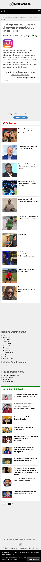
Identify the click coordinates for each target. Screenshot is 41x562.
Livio (4, 335)
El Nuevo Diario (8, 352)
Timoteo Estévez (8, 377)
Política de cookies (12, 559)
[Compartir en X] (33, 35)
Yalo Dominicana (8, 381)
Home (2, 17)
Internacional (8, 17)
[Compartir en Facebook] (29, 35)
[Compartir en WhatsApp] (36, 35)
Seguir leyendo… (23, 67)
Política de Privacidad (25, 539)
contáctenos (20, 117)
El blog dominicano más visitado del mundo (21, 114)
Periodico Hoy (7, 346)
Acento (5, 354)
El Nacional (6, 350)
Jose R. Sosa (7, 379)
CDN (4, 356)
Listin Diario (6, 339)
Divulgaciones (23, 541)
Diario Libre (6, 341)
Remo (16, 35)
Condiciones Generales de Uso (10, 539)
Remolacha (6, 337)
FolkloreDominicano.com (11, 375)
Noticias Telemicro (8, 358)
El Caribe (6, 348)
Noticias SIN (7, 344)
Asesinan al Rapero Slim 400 (25, 78)
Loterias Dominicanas (10, 366)
